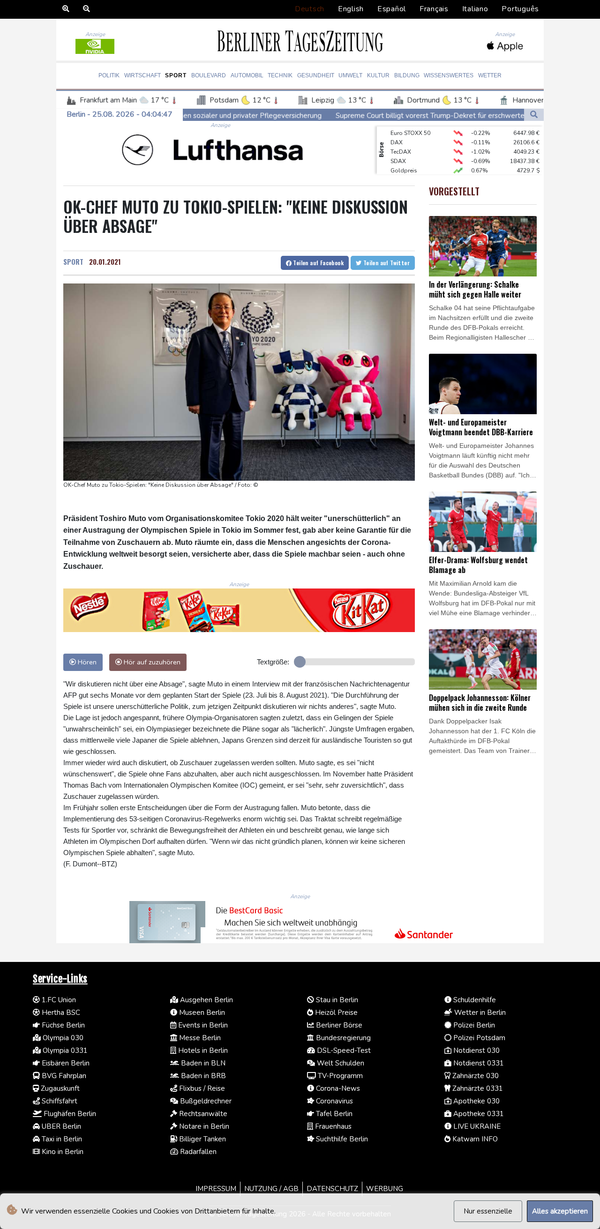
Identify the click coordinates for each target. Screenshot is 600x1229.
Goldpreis (403, 160)
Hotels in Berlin (202, 1050)
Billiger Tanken (201, 1139)
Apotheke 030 (475, 1101)
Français (434, 9)
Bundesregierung (342, 1038)
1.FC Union (58, 1000)
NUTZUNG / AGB (271, 1188)
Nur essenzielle (488, 1211)
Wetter (490, 75)
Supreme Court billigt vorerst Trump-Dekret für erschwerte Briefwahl (385, 115)
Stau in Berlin (336, 1000)
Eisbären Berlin (65, 1063)
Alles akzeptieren (560, 1211)
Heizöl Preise (335, 1012)
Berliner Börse (338, 1025)
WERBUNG (384, 1188)
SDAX (398, 151)
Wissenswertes (448, 75)
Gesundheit (315, 75)
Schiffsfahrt (58, 1101)
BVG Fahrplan (63, 1075)
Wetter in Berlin (479, 1012)
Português (520, 9)
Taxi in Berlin (61, 1139)
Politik (109, 75)
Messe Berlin (199, 1038)
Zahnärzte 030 (474, 1075)
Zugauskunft (59, 1088)
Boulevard (208, 75)
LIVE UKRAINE (476, 1126)
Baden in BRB (202, 1075)
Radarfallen (197, 1151)
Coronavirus (333, 1101)
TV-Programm (339, 1075)
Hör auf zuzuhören (151, 662)
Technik (280, 75)
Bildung (407, 75)
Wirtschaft (142, 75)
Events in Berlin (202, 1025)
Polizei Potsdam (478, 1038)
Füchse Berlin (62, 1025)
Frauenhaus (332, 1126)
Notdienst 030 (475, 1050)
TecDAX (400, 142)
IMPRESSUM (215, 1188)
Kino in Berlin (61, 1151)
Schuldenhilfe (473, 1000)
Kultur (378, 75)
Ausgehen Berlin (205, 1000)
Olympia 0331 (64, 1050)
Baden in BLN (202, 1063)
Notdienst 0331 (477, 1063)
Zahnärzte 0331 (476, 1088)
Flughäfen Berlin (69, 1113)
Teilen (318, 263)
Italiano (475, 9)
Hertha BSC (60, 1012)
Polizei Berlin (473, 1025)
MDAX (398, 170)
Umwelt (350, 75)
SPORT (73, 261)
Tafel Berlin (333, 1113)
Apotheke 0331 (477, 1113)
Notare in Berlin (203, 1126)
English (351, 9)
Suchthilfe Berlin (341, 1139)
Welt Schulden (339, 1063)
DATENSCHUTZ (332, 1188)
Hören (86, 662)
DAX (396, 132)
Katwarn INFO (474, 1139)
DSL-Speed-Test (343, 1050)
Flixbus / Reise (201, 1088)
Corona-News (337, 1088)
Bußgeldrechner (205, 1101)
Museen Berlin (201, 1012)
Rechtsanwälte (202, 1113)
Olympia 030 (62, 1038)
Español (391, 9)
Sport (176, 75)
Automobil (247, 75)
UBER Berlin (60, 1126)
